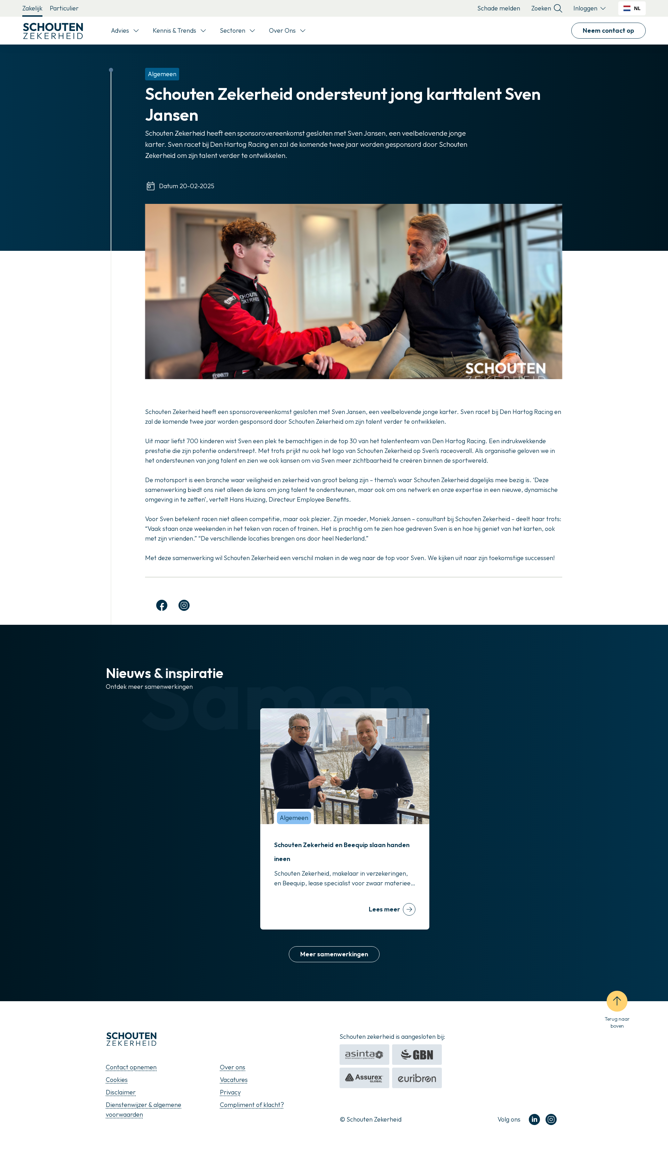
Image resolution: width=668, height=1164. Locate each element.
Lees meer (384, 909)
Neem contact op (608, 30)
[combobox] (632, 8)
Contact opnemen (131, 1067)
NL (637, 8)
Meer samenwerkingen (334, 954)
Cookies (117, 1080)
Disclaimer (121, 1092)
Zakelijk (32, 8)
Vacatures (234, 1080)
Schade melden (498, 8)
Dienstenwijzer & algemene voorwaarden (143, 1109)
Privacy (230, 1092)
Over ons (232, 1067)
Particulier (64, 8)
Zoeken (541, 8)
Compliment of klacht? (252, 1105)
